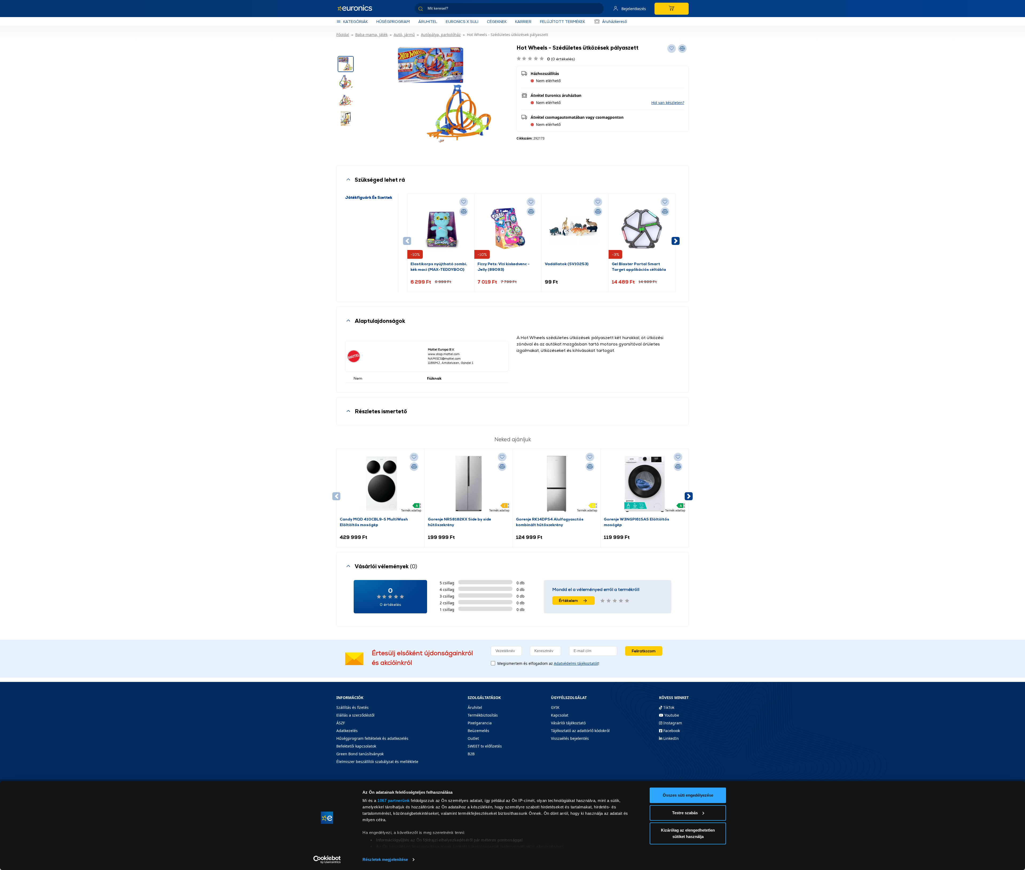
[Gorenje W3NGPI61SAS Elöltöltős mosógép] (644, 484)
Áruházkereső (614, 21)
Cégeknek (497, 21)
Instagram (672, 722)
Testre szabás (685, 813)
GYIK (555, 707)
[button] (667, 102)
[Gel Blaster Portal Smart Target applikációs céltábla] (642, 229)
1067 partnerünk (393, 800)
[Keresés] (597, 9)
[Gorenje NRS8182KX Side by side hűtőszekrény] (468, 484)
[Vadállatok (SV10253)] (575, 229)
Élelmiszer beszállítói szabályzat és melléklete (377, 761)
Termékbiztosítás (483, 715)
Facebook (671, 730)
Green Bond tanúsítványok (360, 753)
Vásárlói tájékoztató (568, 722)
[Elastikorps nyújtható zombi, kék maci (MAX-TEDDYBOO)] (441, 229)
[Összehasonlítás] (463, 211)
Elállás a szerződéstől (355, 715)
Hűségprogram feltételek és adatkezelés (372, 738)
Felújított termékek (562, 21)
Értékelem (568, 600)
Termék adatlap (411, 510)
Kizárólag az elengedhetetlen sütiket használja (688, 833)
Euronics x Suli (462, 21)
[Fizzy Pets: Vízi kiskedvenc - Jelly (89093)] (508, 229)
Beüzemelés (478, 730)
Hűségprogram (393, 21)
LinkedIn (670, 738)
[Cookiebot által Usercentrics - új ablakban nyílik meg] (327, 860)
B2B (471, 753)
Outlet (473, 738)
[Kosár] (672, 9)
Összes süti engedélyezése (688, 795)
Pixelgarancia (480, 722)
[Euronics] (357, 8)
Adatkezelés (347, 730)
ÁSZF (340, 722)
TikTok (668, 707)
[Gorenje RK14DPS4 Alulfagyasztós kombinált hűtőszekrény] (556, 484)
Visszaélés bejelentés (570, 738)
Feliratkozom (644, 651)
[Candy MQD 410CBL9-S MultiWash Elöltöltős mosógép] (380, 484)
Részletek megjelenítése (385, 859)
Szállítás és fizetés (352, 707)
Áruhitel (427, 21)
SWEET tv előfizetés (485, 746)
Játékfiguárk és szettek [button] (368, 197)
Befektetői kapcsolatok (356, 746)
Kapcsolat (559, 715)
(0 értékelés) (561, 59)
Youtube (671, 715)
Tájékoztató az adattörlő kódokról (580, 730)
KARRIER (523, 21)
